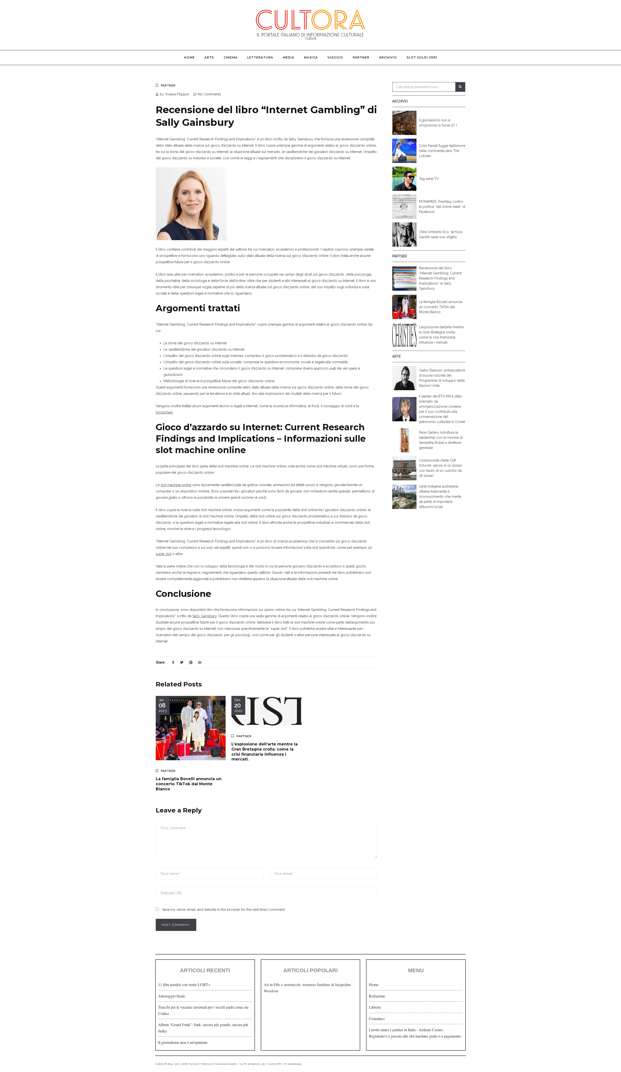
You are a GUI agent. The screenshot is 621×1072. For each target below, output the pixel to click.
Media (288, 57)
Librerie (375, 1007)
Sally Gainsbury (204, 616)
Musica (311, 57)
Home (189, 57)
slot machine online (176, 485)
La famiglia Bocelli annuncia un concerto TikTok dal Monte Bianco (188, 784)
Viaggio (335, 57)
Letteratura (260, 57)
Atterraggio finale (171, 995)
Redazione (377, 995)
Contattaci (376, 1018)
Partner (361, 57)
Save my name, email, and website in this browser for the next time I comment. (223, 910)
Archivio (388, 57)
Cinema (230, 57)
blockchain (164, 412)
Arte (209, 57)
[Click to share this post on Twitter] (181, 662)
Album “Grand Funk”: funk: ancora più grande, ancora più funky (203, 1027)
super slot (164, 554)
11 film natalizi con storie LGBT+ (184, 984)
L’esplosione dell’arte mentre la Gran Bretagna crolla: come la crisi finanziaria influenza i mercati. (264, 751)
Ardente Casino (431, 1029)
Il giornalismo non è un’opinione (183, 1042)
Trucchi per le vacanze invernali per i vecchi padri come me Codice (203, 1010)
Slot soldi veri (422, 57)
